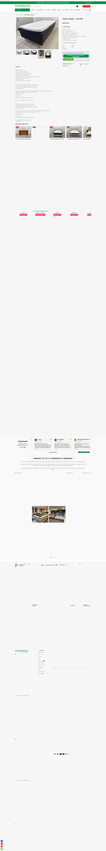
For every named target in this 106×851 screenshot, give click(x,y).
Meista (39, 669)
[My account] (90, 10)
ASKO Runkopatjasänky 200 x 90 (74, 139)
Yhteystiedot (40, 667)
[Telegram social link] (90, 3)
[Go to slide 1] (49, 557)
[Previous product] (86, 15)
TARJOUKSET (42, 652)
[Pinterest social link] (87, 64)
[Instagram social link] (87, 3)
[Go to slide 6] (55, 557)
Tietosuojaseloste (41, 671)
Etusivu (17, 14)
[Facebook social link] (85, 3)
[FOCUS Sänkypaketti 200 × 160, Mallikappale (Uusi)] (40, 132)
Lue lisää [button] (34, 449)
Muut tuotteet (41, 662)
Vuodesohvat (40, 664)
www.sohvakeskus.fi (19, 99)
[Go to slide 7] (56, 557)
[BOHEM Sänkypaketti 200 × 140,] (23, 132)
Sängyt (21, 14)
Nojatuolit (40, 656)
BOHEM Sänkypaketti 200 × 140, (23, 139)
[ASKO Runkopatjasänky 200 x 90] (74, 132)
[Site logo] (22, 6)
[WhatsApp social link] (88, 3)
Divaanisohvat (41, 665)
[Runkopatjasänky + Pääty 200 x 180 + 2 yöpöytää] (57, 132)
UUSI (39, 658)
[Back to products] (88, 15)
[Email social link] (86, 64)
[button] (23, 215)
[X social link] (84, 64)
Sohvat (39, 654)
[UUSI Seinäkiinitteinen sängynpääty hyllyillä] (91, 132)
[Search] (77, 6)
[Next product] (89, 15)
